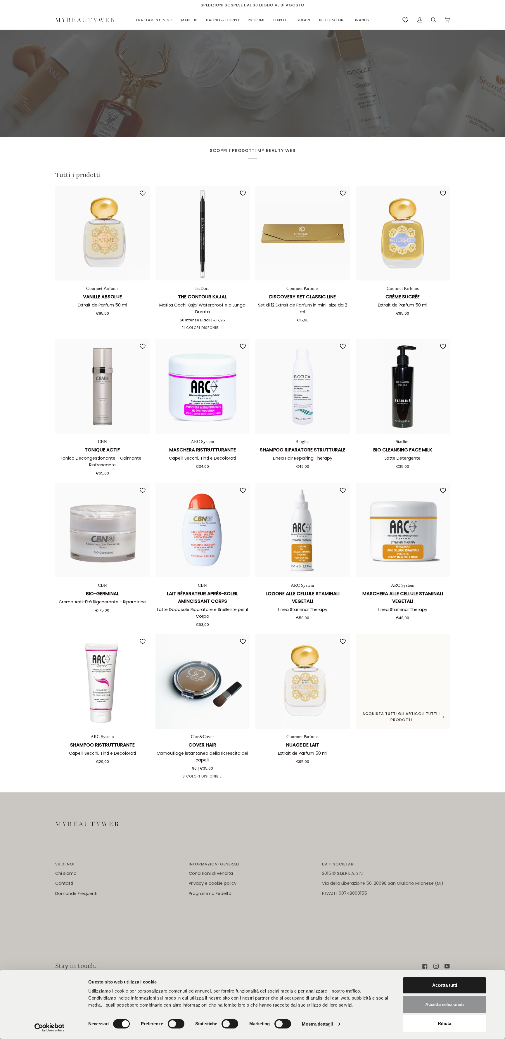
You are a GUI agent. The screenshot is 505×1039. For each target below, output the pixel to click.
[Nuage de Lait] (302, 681)
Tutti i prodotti (78, 175)
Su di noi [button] (65, 864)
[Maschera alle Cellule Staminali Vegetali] (403, 530)
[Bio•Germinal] (102, 530)
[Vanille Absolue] (102, 233)
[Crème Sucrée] (403, 233)
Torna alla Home (253, 99)
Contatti (64, 883)
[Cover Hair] (202, 681)
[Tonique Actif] (102, 386)
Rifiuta (444, 1023)
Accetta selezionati (444, 1004)
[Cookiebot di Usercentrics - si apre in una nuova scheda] (49, 1027)
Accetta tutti (444, 985)
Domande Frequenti (76, 893)
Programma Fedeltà (210, 893)
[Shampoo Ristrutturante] (102, 681)
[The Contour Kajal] (202, 233)
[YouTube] (447, 966)
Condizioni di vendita (211, 873)
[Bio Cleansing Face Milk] (403, 386)
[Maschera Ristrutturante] (202, 386)
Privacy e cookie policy (212, 883)
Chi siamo (66, 873)
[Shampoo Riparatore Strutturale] (302, 386)
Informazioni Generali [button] (214, 864)
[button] (154, 20)
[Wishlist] (405, 19)
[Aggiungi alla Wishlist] (143, 193)
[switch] (176, 1023)
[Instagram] (436, 966)
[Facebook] (425, 966)
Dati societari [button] (338, 864)
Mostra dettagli (317, 1023)
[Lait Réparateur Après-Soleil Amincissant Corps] (202, 530)
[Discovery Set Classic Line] (302, 233)
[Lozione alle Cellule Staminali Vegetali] (302, 530)
